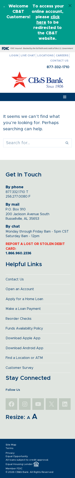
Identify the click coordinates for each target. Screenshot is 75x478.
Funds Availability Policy (24, 328)
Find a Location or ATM (24, 358)
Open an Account (20, 289)
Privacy (10, 453)
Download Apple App (23, 338)
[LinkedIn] (65, 404)
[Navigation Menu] (64, 97)
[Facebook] (11, 404)
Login (13, 55)
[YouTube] (38, 404)
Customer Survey (19, 367)
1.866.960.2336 (18, 253)
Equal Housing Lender (19, 464)
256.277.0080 (17, 196)
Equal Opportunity (17, 456)
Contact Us (59, 60)
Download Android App (24, 348)
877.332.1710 (15, 192)
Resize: (15, 417)
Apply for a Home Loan (24, 299)
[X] (51, 404)
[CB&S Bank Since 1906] (37, 79)
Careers (62, 55)
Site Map (11, 444)
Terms (9, 448)
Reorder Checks (18, 318)
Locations (45, 55)
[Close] (70, 5)
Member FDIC (14, 468)
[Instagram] (25, 404)
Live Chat (28, 55)
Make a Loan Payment (23, 308)
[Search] (67, 142)
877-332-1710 (58, 67)
